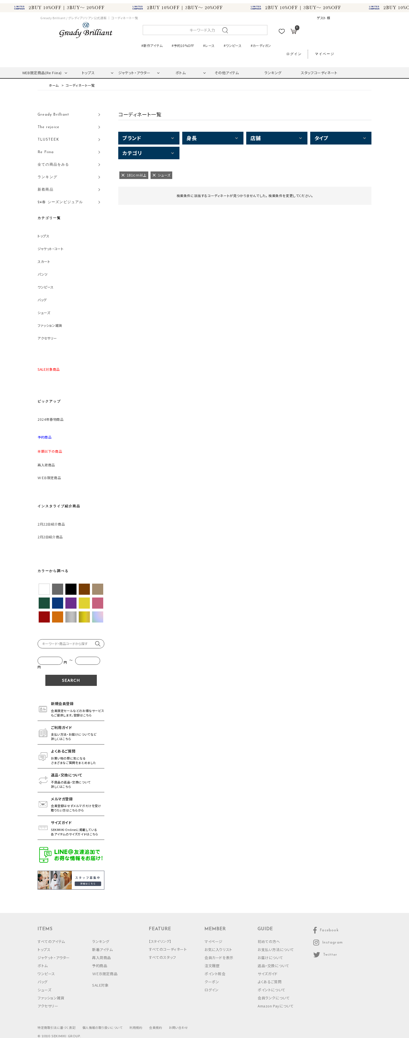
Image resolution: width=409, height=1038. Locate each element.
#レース (209, 45)
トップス (88, 72)
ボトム (181, 72)
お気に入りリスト (218, 949)
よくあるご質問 (270, 981)
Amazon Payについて (276, 1006)
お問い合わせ (178, 1027)
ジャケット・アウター (134, 72)
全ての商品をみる (53, 164)
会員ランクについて (274, 997)
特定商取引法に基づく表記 (56, 1027)
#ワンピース (233, 45)
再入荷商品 (46, 464)
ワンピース (46, 287)
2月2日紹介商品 (50, 536)
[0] (293, 32)
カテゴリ (132, 152)
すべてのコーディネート (168, 949)
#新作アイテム (152, 45)
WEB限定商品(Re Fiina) (42, 72)
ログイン (294, 54)
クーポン (211, 981)
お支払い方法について (276, 949)
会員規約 (155, 1027)
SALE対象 (100, 985)
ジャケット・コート (50, 248)
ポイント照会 (215, 973)
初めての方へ (269, 941)
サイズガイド (268, 973)
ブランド (131, 137)
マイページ (324, 54)
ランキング (273, 72)
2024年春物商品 (50, 419)
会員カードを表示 (218, 957)
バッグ (42, 299)
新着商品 (45, 189)
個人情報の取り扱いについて (102, 1027)
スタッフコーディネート (319, 72)
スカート (44, 261)
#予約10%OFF (183, 45)
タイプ (321, 137)
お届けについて (270, 957)
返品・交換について (273, 965)
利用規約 (135, 1027)
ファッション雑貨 (50, 325)
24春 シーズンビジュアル (60, 202)
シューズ (44, 312)
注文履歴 (212, 965)
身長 (191, 137)
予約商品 (99, 965)
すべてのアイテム (51, 941)
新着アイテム (102, 949)
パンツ (43, 274)
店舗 (255, 137)
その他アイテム (227, 72)
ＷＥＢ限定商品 (49, 477)
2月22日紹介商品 (51, 524)
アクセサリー (47, 338)
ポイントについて (271, 989)
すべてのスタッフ (162, 957)
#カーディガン (261, 45)
